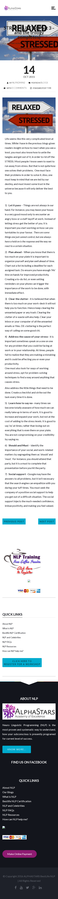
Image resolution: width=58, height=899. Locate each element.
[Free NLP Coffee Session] (22, 550)
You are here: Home (12, 43)
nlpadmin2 (18, 82)
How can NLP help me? (13, 651)
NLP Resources (9, 646)
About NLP (7, 624)
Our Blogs (8, 792)
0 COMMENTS (19, 87)
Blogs (28, 43)
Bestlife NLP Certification (14, 633)
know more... (16, 749)
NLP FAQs (7, 642)
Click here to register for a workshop (22, 663)
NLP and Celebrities (11, 637)
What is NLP (8, 628)
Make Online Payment (19, 853)
